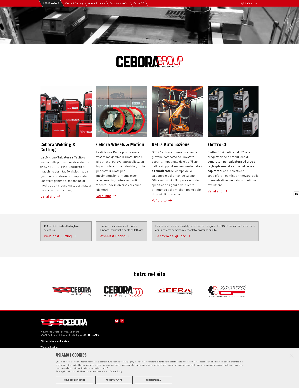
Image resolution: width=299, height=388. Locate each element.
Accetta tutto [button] (114, 380)
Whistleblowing (49, 347)
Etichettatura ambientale (54, 341)
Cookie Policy (116, 371)
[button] (249, 3)
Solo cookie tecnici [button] (74, 380)
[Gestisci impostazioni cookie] (296, 194)
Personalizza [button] (153, 380)
